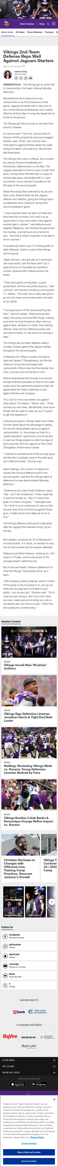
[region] (29, 1131)
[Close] (54, 1099)
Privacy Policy (37, 1137)
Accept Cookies (29, 1161)
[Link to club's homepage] (6, 22)
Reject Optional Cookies (29, 1152)
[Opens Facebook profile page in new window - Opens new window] (16, 78)
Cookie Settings (29, 1143)
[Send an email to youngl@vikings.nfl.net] (30, 78)
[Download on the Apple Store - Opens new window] (18, 1084)
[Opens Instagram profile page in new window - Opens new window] (26, 78)
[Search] (48, 24)
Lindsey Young (20, 71)
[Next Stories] (52, 902)
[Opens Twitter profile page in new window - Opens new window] (21, 78)
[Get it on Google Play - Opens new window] (39, 1085)
